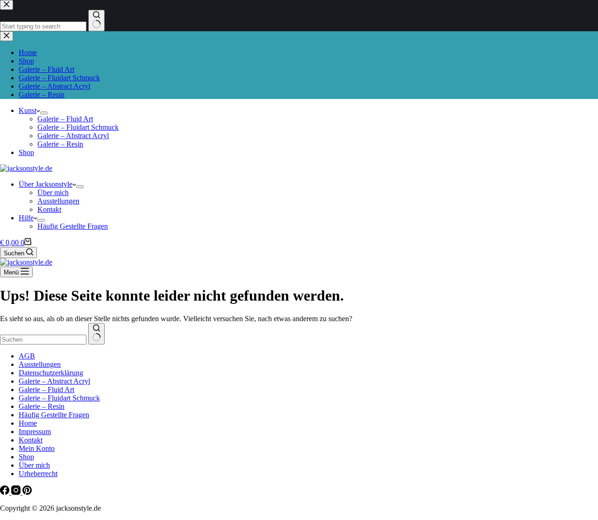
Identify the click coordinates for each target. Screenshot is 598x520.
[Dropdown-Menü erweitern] (44, 113)
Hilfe (26, 218)
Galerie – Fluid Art (65, 119)
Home (28, 423)
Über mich (53, 193)
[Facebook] (5, 492)
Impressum (35, 432)
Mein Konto (37, 448)
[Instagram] (16, 492)
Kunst (27, 110)
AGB (27, 356)
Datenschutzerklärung (51, 373)
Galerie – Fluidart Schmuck (78, 127)
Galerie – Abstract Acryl (73, 136)
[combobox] (43, 339)
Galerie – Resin (60, 144)
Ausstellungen (58, 201)
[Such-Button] (96, 333)
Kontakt (49, 209)
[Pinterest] (27, 492)
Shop (26, 152)
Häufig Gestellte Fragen (72, 226)
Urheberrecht (38, 474)
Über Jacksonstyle (45, 184)
